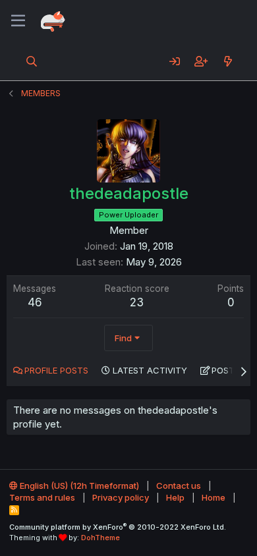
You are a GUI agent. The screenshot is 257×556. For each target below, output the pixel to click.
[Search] (31, 61)
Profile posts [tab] (56, 370)
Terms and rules (42, 497)
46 (35, 302)
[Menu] (18, 21)
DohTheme (100, 537)
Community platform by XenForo (117, 527)
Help (175, 497)
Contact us (178, 485)
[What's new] (227, 61)
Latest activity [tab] (150, 370)
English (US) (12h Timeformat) (78, 485)
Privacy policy (120, 497)
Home (213, 497)
